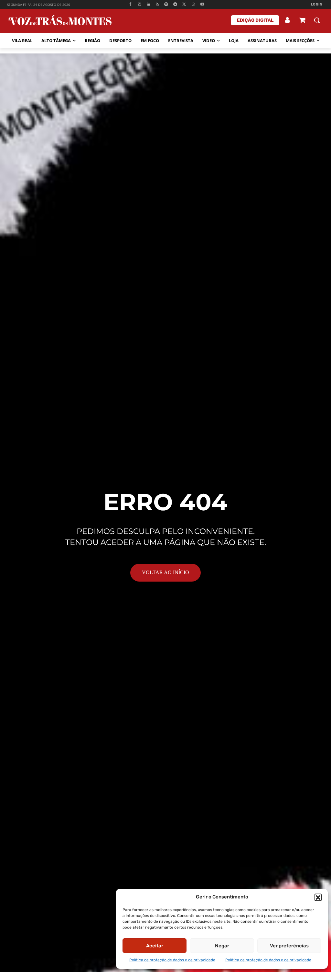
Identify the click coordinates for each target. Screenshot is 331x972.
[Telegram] (175, 4)
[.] (287, 20)
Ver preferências (289, 946)
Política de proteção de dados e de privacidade (172, 960)
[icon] (302, 21)
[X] (184, 4)
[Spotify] (166, 4)
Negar (222, 946)
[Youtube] (202, 4)
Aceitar (154, 946)
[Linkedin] (148, 4)
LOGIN (317, 4)
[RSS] (157, 4)
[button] (318, 897)
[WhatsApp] (193, 4)
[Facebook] (130, 4)
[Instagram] (139, 4)
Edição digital (255, 20)
